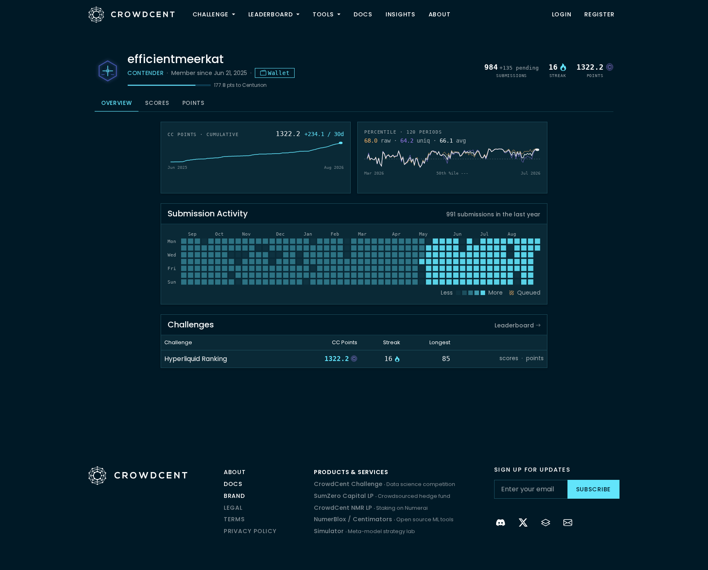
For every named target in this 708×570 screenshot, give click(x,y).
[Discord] (501, 524)
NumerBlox (330, 519)
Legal (233, 508)
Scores (157, 103)
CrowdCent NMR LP (371, 508)
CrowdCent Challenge (384, 484)
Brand (234, 496)
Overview (116, 103)
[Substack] (546, 524)
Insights (400, 14)
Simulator (364, 531)
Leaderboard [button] (271, 14)
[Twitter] (523, 524)
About (440, 14)
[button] (235, 14)
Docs (363, 14)
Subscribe (593, 489)
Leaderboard (515, 325)
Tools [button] (324, 14)
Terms (234, 519)
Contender (145, 73)
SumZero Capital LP (382, 496)
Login (562, 14)
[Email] (568, 524)
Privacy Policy (250, 531)
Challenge (211, 14)
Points (193, 103)
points (535, 358)
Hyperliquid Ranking (195, 358)
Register (599, 14)
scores (508, 358)
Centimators (373, 519)
